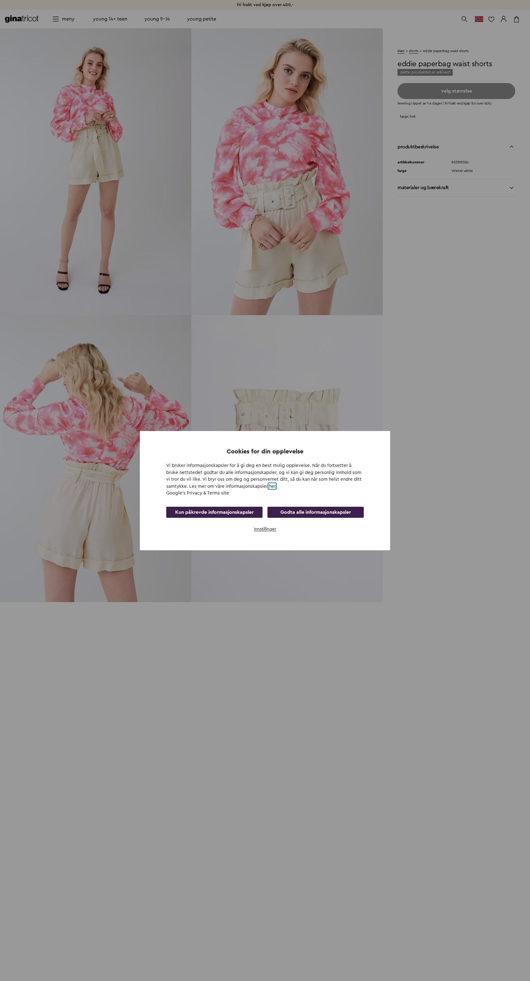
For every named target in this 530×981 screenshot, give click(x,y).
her (272, 486)
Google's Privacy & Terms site (197, 493)
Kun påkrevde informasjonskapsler (214, 512)
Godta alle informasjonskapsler (315, 512)
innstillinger (265, 529)
